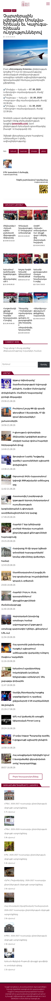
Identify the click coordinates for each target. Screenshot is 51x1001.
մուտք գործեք (23, 348)
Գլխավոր (7, 10)
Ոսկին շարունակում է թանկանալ (32, 180)
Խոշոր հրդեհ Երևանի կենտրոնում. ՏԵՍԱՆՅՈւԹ (24, 273)
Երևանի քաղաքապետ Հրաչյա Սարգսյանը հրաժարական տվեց (40, 275)
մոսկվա (34, 151)
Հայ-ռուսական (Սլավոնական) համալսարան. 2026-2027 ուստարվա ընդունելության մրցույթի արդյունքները (27, 910)
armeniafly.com (19, 123)
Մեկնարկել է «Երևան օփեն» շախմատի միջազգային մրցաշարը (9, 232)
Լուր (14, 10)
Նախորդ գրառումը (10, 174)
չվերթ (43, 151)
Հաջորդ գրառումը (41, 182)
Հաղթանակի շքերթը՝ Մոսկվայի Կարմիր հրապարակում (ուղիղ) (10, 314)
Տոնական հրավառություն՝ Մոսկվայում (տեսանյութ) (25, 229)
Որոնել (43, 365)
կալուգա (23, 151)
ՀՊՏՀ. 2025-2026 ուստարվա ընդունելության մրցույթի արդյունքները (25, 831)
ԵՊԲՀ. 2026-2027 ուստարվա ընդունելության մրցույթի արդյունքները (25, 938)
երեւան (13, 151)
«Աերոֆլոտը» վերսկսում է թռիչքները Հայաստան (40, 312)
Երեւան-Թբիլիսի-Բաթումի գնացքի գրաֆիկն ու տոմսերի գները (26, 963)
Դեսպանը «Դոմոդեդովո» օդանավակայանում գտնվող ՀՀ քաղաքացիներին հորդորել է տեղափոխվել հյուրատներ (25, 319)
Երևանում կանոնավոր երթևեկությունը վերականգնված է (9, 275)
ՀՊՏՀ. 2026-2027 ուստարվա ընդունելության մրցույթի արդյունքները (25, 806)
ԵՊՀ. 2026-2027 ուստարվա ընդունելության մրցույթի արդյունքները (25, 857)
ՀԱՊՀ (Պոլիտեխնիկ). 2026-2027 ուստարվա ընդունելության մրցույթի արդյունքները (25, 882)
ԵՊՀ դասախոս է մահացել (15, 172)
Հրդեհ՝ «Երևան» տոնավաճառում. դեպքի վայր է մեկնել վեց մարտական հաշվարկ (40, 234)
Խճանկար (23, 214)
